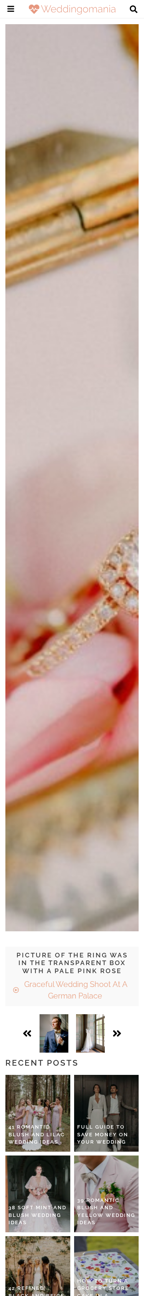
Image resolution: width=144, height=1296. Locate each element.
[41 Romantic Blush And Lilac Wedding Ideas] (37, 1113)
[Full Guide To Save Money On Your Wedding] (106, 1113)
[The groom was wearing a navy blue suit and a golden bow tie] (54, 1033)
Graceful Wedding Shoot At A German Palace (74, 990)
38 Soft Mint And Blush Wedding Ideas (37, 1215)
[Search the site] (133, 10)
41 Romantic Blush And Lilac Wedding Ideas (36, 1134)
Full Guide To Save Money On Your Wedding (102, 1134)
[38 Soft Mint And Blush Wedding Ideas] (37, 1193)
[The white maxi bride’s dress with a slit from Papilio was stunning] (90, 1033)
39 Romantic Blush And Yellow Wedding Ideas (106, 1211)
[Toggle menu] (11, 10)
